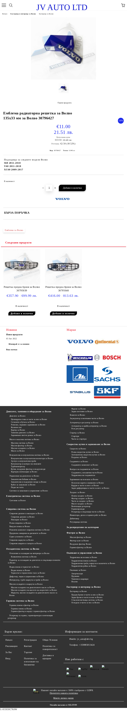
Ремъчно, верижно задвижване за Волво (28, 425)
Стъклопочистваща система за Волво (87, 600)
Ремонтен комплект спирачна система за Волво (29, 530)
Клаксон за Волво (77, 415)
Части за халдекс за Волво (82, 501)
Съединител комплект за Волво (84, 465)
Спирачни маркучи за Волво (21, 540)
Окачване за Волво (78, 570)
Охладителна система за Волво (22, 549)
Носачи (74, 582)
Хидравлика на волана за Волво (83, 557)
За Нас (8, 652)
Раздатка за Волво (79, 457)
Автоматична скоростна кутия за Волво (88, 455)
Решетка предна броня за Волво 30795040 (63, 289)
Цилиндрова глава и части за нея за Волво (29, 419)
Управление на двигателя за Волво (24, 476)
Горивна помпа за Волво (21, 609)
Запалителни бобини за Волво (23, 479)
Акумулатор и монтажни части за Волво (87, 418)
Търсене (28, 652)
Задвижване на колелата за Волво (84, 479)
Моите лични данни (63, 698)
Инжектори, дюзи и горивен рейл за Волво (88, 515)
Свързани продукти (18, 242)
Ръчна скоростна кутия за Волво (85, 452)
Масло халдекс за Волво (81, 504)
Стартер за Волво (77, 433)
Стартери (75, 436)
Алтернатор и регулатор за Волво (84, 422)
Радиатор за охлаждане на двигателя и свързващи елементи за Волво (34, 561)
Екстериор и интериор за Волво (23, 14)
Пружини (75, 576)
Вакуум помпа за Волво (19, 526)
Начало (4, 14)
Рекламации (11, 646)
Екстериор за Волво (46, 14)
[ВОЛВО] (80, 342)
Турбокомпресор (18, 466)
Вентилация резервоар (80, 506)
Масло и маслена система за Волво (24, 439)
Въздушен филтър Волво (80, 544)
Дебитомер (74, 518)
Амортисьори (77, 574)
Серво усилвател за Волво (20, 537)
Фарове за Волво (78, 409)
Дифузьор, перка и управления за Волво (26, 576)
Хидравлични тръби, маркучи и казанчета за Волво (93, 563)
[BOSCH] (107, 358)
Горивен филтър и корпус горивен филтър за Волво (33, 611)
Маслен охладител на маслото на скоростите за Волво (34, 590)
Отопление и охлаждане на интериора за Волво (29, 553)
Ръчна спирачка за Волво (20, 523)
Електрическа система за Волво (23, 496)
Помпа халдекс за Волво (81, 496)
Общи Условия (50, 640)
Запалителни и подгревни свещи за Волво (28, 482)
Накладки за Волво (19, 520)
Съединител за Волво (79, 461)
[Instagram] (75, 651)
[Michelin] (80, 358)
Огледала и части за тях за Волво (85, 603)
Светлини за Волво (17, 500)
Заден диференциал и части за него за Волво (90, 488)
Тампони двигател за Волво (23, 433)
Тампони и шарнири (79, 579)
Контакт (28, 646)
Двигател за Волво (17, 416)
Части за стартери (78, 439)
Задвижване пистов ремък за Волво (26, 435)
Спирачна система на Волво (21, 509)
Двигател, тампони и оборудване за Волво (28, 411)
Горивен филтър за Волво (81, 547)
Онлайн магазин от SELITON (63, 705)
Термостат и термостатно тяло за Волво (28, 573)
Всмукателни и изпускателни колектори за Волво (32, 458)
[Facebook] (69, 651)
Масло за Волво (18, 451)
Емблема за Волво (14, 230)
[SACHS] (107, 375)
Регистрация (30, 640)
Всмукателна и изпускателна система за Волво (29, 455)
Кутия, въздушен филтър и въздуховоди (28, 469)
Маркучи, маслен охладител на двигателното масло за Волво (33, 594)
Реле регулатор (77, 429)
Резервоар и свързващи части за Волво (88, 512)
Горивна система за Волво (20, 601)
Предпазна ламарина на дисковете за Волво (27, 533)
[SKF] (107, 393)
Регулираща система (78, 522)
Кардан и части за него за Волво (85, 485)
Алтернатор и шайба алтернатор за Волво (89, 426)
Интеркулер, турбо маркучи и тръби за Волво (28, 580)
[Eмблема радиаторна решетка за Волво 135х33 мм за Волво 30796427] (63, 79)
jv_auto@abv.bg (85, 639)
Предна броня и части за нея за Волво (87, 595)
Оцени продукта (64, 103)
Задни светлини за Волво (82, 411)
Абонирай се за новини (18, 344)
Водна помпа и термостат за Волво (24, 567)
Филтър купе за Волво (79, 541)
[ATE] (80, 374)
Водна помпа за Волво (20, 570)
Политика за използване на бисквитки (31, 661)
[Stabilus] (80, 392)
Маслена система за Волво (22, 443)
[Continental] (107, 342)
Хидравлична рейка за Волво (83, 566)
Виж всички (11, 350)
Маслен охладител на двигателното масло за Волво (33, 587)
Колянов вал (16, 427)
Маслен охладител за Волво (23, 448)
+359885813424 (86, 645)
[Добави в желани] (119, 180)
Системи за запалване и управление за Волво (28, 491)
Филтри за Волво (76, 533)
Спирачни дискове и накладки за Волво (26, 513)
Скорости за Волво (78, 449)
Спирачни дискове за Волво (23, 517)
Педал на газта (17, 487)
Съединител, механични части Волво (87, 473)
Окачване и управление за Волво (84, 553)
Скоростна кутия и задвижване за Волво (88, 444)
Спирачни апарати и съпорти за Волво (25, 543)
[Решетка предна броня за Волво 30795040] (63, 284)
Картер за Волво (18, 430)
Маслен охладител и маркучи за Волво (26, 584)
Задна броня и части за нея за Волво (86, 597)
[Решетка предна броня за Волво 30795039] (21, 284)
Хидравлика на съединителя (83, 475)
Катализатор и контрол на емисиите (26, 464)
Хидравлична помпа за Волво (84, 561)
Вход (7, 658)
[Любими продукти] (116, 5)
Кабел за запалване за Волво (23, 485)
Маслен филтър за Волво (21, 446)
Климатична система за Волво (24, 557)
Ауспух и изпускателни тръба (23, 461)
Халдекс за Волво (77, 492)
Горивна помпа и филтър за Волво (24, 605)
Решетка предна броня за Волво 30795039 (22, 289)
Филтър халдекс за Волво (82, 498)
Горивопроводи (78, 509)
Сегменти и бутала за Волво (23, 422)
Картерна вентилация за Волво (24, 472)
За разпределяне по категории (83, 527)
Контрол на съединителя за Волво (84, 469)
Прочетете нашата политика (64, 693)
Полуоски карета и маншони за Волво (87, 483)
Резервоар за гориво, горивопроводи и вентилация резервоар (30, 616)
